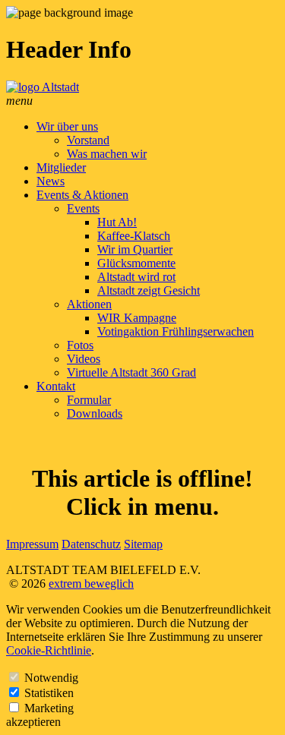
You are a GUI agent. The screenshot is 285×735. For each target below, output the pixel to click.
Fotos (80, 345)
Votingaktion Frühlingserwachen (175, 331)
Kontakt (55, 386)
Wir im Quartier (135, 249)
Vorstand (88, 140)
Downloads (94, 413)
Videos (83, 358)
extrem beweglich (91, 583)
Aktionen (89, 304)
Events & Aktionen (82, 194)
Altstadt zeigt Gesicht (148, 290)
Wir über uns (67, 126)
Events (83, 208)
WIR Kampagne (136, 317)
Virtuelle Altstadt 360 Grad (131, 372)
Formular (89, 399)
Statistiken (49, 692)
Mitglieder (61, 167)
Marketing (49, 708)
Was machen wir (107, 153)
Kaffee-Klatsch (133, 235)
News (50, 181)
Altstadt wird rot (136, 276)
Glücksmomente (136, 263)
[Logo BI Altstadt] (42, 86)
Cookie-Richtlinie (48, 650)
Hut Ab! (117, 222)
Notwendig (51, 677)
